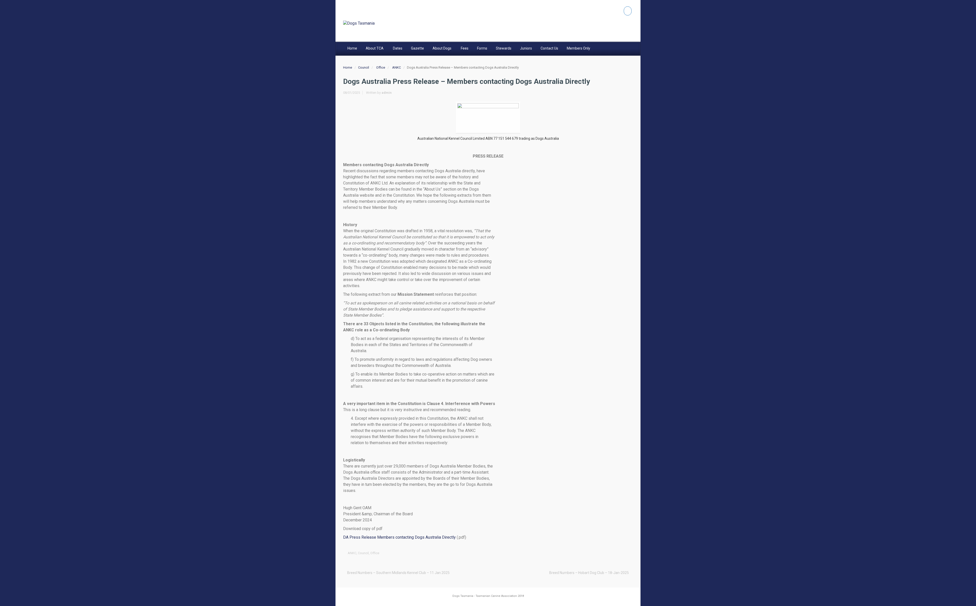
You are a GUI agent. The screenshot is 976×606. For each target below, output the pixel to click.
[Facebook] (628, 10)
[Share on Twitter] (589, 553)
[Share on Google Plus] (605, 553)
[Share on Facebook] (597, 553)
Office (380, 67)
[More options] (629, 553)
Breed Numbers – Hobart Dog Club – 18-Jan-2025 (589, 573)
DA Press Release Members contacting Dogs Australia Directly (399, 537)
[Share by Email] (621, 553)
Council (363, 67)
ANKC (396, 67)
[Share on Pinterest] (613, 553)
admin (387, 93)
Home (347, 67)
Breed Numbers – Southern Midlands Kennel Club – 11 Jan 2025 (398, 573)
